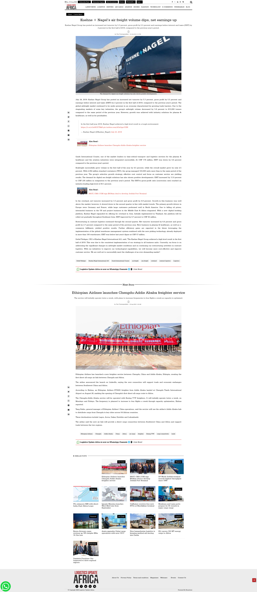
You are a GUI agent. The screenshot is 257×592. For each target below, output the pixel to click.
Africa (124, 434)
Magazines (154, 578)
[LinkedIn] (68, 112)
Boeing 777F (150, 434)
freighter (140, 434)
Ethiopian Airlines (86, 434)
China (118, 434)
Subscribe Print (84, 2)
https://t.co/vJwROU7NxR (92, 127)
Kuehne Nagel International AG (99, 261)
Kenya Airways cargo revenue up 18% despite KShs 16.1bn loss (85, 533)
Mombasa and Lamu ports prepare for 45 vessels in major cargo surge (169, 506)
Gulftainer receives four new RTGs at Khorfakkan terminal (142, 505)
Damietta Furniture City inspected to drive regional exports (84, 560)
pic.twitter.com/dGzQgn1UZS (115, 127)
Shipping (150, 462)
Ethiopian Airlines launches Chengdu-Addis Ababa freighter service (117, 145)
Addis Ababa (108, 434)
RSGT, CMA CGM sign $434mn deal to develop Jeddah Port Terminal (118, 193)
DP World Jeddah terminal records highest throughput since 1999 (169, 479)
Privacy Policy (126, 578)
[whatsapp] (68, 126)
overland (154, 261)
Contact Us (182, 578)
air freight (135, 261)
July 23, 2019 (116, 132)
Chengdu (98, 434)
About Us (115, 578)
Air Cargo (121, 462)
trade (173, 434)
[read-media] (82, 145)
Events (121, 2)
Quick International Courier (120, 261)
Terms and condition (141, 578)
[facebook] (68, 121)
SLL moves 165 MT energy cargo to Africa (169, 532)
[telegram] (68, 130)
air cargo (132, 434)
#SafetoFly (130, 2)
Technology (92, 543)
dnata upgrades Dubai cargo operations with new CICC (114, 532)
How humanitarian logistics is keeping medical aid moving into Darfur (142, 533)
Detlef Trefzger (81, 261)
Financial (93, 516)
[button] (128, 32)
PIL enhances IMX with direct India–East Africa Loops (85, 505)
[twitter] (68, 117)
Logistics (176, 261)
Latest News (78, 14)
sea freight (144, 261)
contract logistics (165, 261)
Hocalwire (189, 590)
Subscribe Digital (98, 2)
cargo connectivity (163, 434)
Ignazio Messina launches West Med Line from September (112, 506)
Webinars (163, 578)
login (138, 2)
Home (70, 14)
